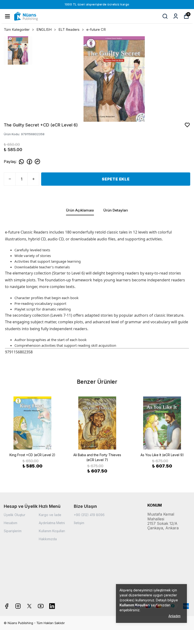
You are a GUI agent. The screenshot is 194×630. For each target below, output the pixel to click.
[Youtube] (41, 606)
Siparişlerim (13, 531)
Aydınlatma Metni (52, 523)
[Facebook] (6, 606)
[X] (29, 606)
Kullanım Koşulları (52, 531)
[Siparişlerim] (176, 16)
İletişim (79, 523)
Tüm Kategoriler (17, 29)
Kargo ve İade (50, 515)
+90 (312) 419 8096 (89, 515)
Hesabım (10, 523)
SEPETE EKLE (116, 179)
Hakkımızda (48, 539)
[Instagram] (18, 606)
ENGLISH (44, 29)
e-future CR (96, 29)
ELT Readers (68, 29)
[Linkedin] (52, 606)
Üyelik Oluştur (14, 515)
